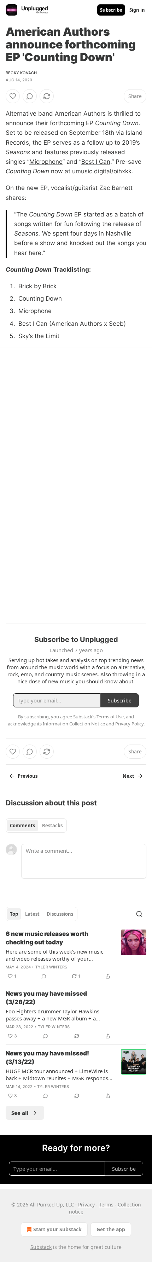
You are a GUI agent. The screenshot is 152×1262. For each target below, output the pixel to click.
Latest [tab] (32, 914)
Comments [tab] (22, 825)
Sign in (137, 10)
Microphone (46, 161)
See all (20, 1112)
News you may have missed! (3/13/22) (47, 1057)
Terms (106, 1204)
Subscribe (111, 10)
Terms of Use (110, 716)
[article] (76, 955)
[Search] (139, 914)
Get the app (111, 1229)
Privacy (86, 1204)
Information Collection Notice (74, 723)
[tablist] (36, 825)
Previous (27, 776)
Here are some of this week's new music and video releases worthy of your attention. (54, 955)
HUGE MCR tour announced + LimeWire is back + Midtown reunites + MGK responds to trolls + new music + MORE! (57, 1074)
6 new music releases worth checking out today (47, 938)
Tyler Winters (51, 967)
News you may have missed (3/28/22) (46, 998)
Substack (41, 1247)
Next (128, 776)
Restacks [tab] (52, 825)
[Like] (13, 96)
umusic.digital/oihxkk (101, 171)
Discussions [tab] (60, 914)
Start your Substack (57, 1229)
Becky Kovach (21, 72)
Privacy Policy (129, 723)
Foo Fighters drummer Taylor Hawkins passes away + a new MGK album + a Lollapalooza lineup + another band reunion (59, 1015)
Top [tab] (14, 914)
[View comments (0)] (30, 96)
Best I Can (95, 161)
